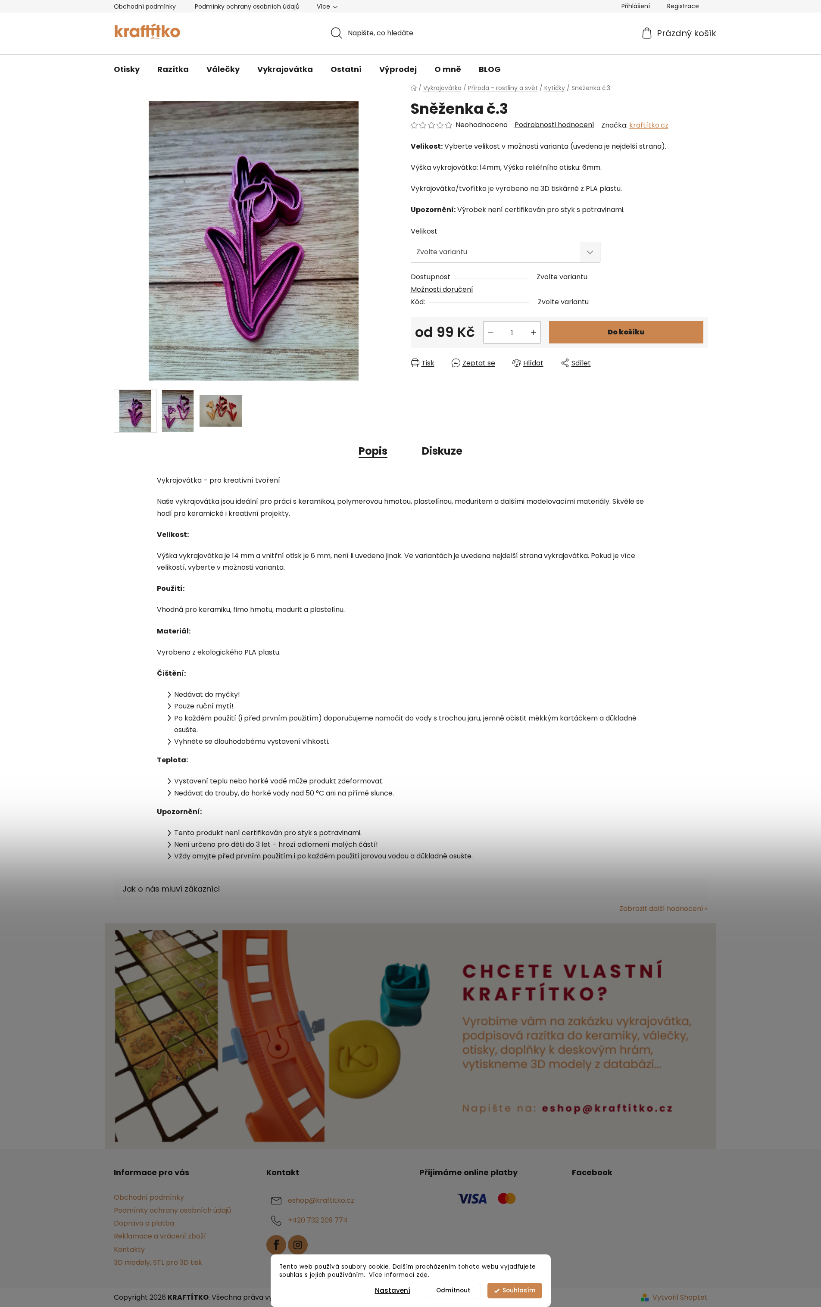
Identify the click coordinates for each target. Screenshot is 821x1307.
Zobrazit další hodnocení (661, 909)
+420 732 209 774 (318, 1220)
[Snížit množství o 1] (490, 332)
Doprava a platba (144, 1223)
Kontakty (129, 1249)
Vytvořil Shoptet (680, 1297)
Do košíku (626, 332)
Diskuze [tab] (442, 451)
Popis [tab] (373, 451)
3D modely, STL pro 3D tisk (158, 1262)
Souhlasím (519, 1290)
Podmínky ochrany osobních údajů (247, 6)
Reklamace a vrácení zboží (160, 1236)
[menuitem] (126, 69)
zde (422, 1275)
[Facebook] (276, 1245)
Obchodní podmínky (145, 6)
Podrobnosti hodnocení (554, 125)
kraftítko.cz (648, 125)
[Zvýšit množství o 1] (533, 332)
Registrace (683, 6)
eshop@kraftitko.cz (321, 1200)
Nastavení (392, 1290)
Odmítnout (453, 1290)
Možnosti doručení (442, 289)
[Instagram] (298, 1245)
